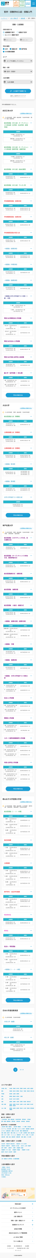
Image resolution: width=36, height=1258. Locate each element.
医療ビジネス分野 (15, 1131)
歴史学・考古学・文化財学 (6, 1152)
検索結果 (23, 18)
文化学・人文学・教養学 (26, 1145)
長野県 (17, 1093)
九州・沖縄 (3, 1108)
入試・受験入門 (14, 18)
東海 (2, 1096)
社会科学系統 (18, 1119)
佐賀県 (14, 1108)
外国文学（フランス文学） (21, 1143)
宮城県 (21, 1088)
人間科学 (10, 1147)
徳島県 (28, 1104)
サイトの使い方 (18, 1241)
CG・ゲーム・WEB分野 (6, 1128)
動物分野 (18, 1137)
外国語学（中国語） (16, 1149)
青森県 (14, 1088)
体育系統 (23, 1121)
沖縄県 (10, 1109)
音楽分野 (3, 1137)
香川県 (31, 1104)
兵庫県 (21, 1101)
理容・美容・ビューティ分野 (16, 1133)
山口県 (24, 1104)
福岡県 (10, 1108)
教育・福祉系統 (11, 1119)
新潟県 (10, 1093)
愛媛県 (10, 1105)
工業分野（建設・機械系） (6, 1126)
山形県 (28, 1088)
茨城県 (10, 1091)
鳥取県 (10, 1104)
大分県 (24, 1108)
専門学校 (10, 1158)
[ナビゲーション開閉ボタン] (33, 3)
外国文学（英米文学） (10, 1143)
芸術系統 (28, 1121)
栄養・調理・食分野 (5, 1133)
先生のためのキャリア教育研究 (18, 1233)
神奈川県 (32, 1091)
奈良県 (24, 1101)
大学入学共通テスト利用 (6, 1173)
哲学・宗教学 (4, 1147)
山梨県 (14, 1093)
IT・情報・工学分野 (27, 1126)
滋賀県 (10, 1101)
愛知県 (14, 1096)
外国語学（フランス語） (6, 1149)
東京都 (28, 1091)
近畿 (2, 1101)
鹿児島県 (32, 1108)
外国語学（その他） (26, 1149)
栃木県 (14, 1091)
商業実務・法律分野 (30, 1128)
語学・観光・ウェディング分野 (18, 1128)
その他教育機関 (16, 1158)
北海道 (10, 1088)
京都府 (14, 1101)
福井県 (17, 1099)
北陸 (2, 1099)
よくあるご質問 (18, 1237)
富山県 (10, 1099)
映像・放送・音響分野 (10, 1137)
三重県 (21, 1096)
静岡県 (10, 1096)
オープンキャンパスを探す (18, 1208)
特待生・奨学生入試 (5, 1175)
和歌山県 (28, 1101)
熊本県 (21, 1108)
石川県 (14, 1099)
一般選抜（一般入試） (5, 1167)
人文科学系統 (4, 1119)
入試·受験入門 (18, 1216)
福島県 (31, 1088)
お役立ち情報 (18, 1229)
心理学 (14, 1147)
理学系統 (24, 1119)
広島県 (21, 1104)
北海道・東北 (4, 1088)
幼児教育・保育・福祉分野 (29, 1133)
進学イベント (18, 1212)
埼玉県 (21, 1091)
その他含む (3, 1177)
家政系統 (18, 1121)
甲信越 (2, 1093)
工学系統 (28, 1119)
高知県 (14, 1105)
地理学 (14, 1152)
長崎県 (17, 1108)
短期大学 (6, 1158)
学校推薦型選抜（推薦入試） (7, 1171)
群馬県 (17, 1091)
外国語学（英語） (20, 1147)
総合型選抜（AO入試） (6, 1169)
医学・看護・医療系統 (5, 1121)
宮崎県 (28, 1108)
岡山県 (17, 1104)
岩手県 (17, 1088)
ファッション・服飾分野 (16, 1135)
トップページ (4, 18)
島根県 (14, 1104)
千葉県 (24, 1091)
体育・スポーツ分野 (5, 1135)
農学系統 (13, 1121)
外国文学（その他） (16, 1145)
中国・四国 (3, 1104)
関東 (2, 1091)
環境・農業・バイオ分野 (26, 1137)
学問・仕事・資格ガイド (18, 1220)
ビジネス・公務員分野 (5, 1131)
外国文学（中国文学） (5, 1145)
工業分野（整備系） (17, 1126)
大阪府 (17, 1101)
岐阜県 (17, 1096)
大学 (2, 1158)
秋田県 (24, 1088)
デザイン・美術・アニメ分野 (28, 1135)
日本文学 (3, 1143)
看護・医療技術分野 (24, 1131)
